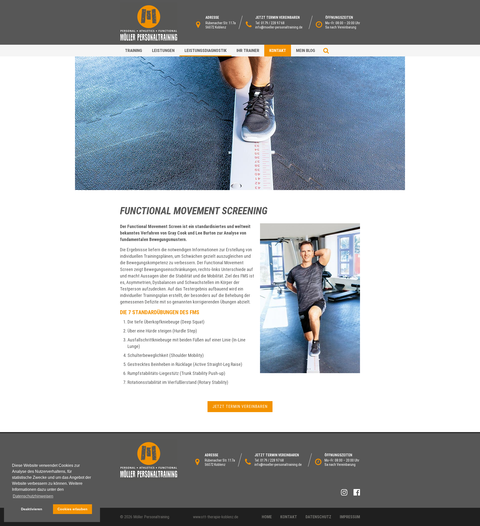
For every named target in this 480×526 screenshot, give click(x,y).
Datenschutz (318, 517)
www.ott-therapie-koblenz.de (215, 517)
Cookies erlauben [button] (73, 509)
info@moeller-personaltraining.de (278, 27)
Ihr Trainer (247, 50)
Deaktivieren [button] (31, 509)
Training (133, 50)
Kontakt (277, 50)
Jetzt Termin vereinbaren (240, 406)
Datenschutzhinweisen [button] (33, 496)
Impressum (350, 517)
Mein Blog (305, 50)
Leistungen (163, 50)
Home (267, 517)
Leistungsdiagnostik (205, 50)
